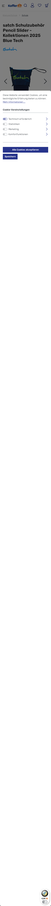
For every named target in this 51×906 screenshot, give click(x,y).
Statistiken (14, 124)
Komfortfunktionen (18, 134)
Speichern (10, 156)
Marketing (13, 129)
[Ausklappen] (46, 118)
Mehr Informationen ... (14, 102)
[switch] (5, 124)
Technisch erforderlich (20, 119)
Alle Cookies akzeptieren (25, 149)
